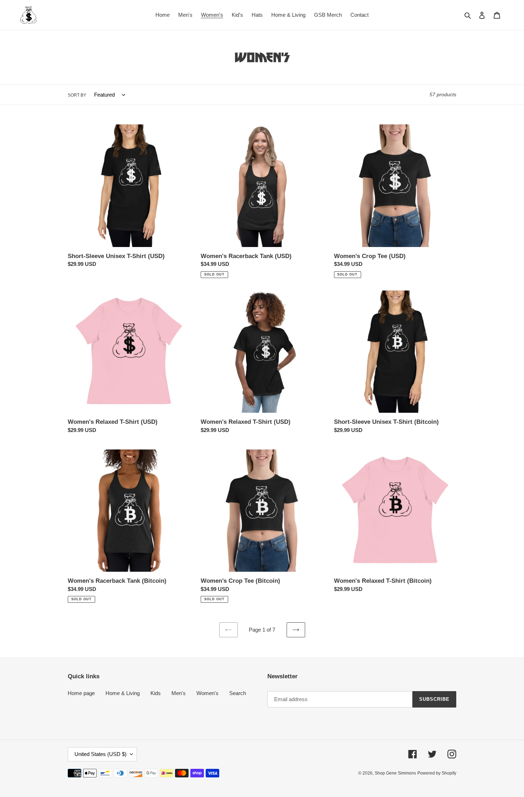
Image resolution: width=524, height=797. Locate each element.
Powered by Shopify (436, 773)
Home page (81, 693)
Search (237, 693)
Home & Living (123, 693)
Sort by (77, 95)
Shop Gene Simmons (395, 773)
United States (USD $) (101, 754)
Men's (178, 693)
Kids (155, 693)
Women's (207, 693)
